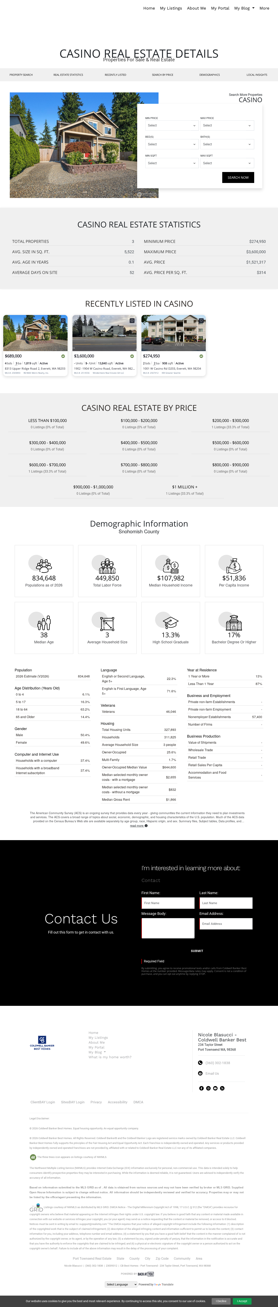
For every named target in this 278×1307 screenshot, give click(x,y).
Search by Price (162, 75)
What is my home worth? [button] (110, 1057)
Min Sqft (151, 155)
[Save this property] (63, 320)
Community (182, 1258)
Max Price (207, 118)
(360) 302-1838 (218, 1063)
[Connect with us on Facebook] (201, 1088)
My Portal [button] (220, 8)
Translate (167, 1284)
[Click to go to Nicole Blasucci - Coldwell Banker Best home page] (11, 8)
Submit (197, 951)
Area (199, 1258)
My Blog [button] (242, 8)
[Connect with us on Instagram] (208, 1088)
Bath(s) (205, 136)
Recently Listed (115, 75)
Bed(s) (149, 136)
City (147, 1258)
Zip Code (162, 1258)
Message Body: (153, 913)
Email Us (212, 1073)
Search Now (238, 177)
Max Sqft (206, 155)
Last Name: (208, 893)
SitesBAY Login (72, 1102)
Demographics (209, 75)
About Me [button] (196, 8)
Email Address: (211, 913)
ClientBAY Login (43, 1102)
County (134, 1258)
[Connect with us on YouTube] (215, 1088)
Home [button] (149, 8)
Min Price (151, 118)
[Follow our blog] (222, 1088)
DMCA (138, 1102)
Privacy (96, 1102)
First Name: (150, 893)
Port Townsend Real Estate (92, 1258)
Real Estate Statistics (68, 75)
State (120, 1258)
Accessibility (117, 1102)
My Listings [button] (171, 8)
